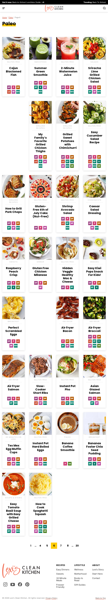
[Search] (104, 8)
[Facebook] (20, 584)
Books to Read (78, 579)
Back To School (95, 2)
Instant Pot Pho (68, 387)
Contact (96, 578)
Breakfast (13, 321)
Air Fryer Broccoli (94, 329)
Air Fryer (68, 321)
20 (78, 546)
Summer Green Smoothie (40, 71)
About (96, 565)
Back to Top (100, 598)
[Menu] (4, 8)
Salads (94, 62)
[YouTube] (13, 584)
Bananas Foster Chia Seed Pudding (94, 448)
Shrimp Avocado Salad (67, 209)
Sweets (13, 262)
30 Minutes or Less (13, 438)
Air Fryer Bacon (67, 329)
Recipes (60, 565)
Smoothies (40, 62)
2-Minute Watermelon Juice (68, 71)
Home (4, 17)
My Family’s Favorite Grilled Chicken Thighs (40, 142)
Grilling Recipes (40, 127)
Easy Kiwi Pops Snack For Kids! (94, 271)
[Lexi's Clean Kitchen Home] (54, 8)
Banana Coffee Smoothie (67, 446)
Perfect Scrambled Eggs (13, 331)
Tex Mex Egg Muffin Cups (13, 449)
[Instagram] (5, 584)
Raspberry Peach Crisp (13, 271)
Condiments (94, 200)
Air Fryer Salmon (13, 387)
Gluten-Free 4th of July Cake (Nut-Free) (41, 211)
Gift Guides (80, 584)
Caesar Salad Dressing (94, 209)
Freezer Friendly (60, 586)
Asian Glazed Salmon (94, 389)
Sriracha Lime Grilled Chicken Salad (94, 75)
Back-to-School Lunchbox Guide (21, 2)
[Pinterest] (27, 584)
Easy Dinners (62, 569)
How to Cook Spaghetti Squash (40, 509)
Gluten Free (13, 62)
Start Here (97, 573)
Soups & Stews (13, 497)
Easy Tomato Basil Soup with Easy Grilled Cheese (13, 512)
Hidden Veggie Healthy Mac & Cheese (67, 275)
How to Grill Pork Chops (13, 210)
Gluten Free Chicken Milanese (40, 271)
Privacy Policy (51, 598)
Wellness (78, 569)
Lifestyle (79, 565)
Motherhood (80, 573)
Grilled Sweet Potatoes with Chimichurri (68, 141)
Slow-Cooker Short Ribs (40, 389)
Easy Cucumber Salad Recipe (94, 137)
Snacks (94, 262)
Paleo (11, 17)
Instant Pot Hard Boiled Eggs (40, 446)
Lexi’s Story (98, 569)
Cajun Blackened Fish (13, 71)
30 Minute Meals (61, 579)
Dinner (40, 262)
